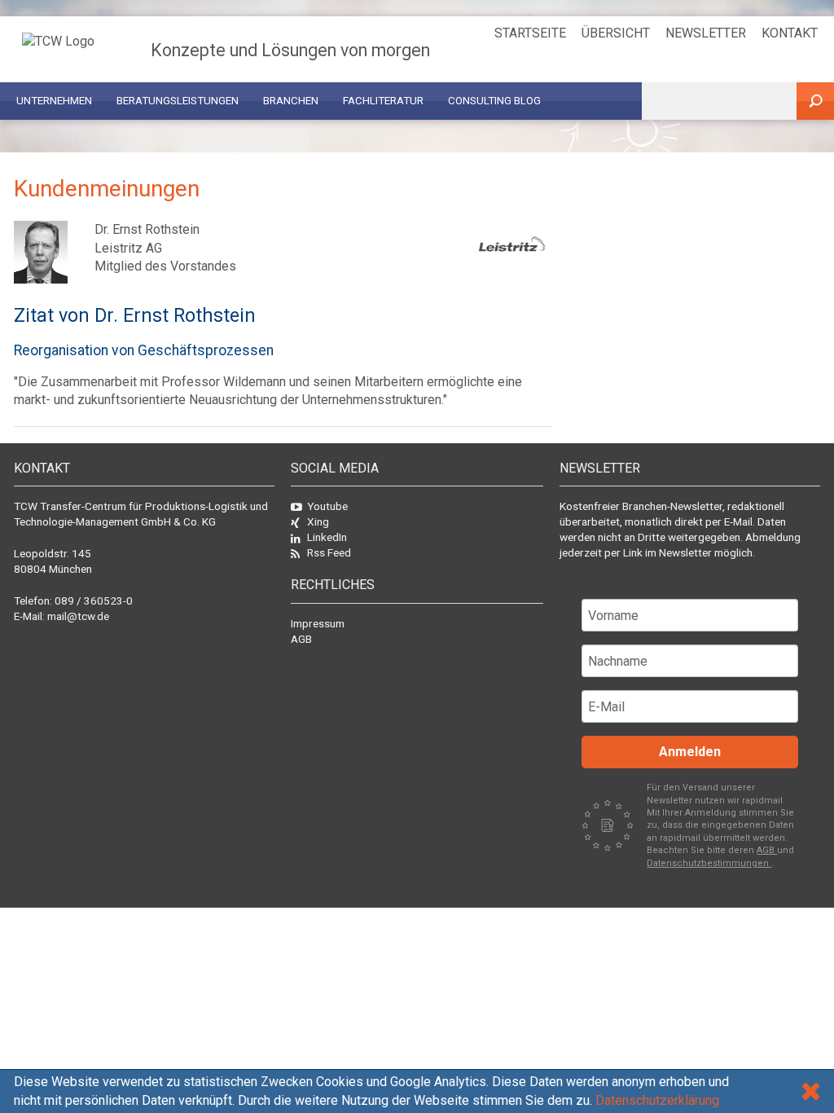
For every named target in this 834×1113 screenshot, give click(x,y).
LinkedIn (327, 536)
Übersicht (616, 33)
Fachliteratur (383, 101)
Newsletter (705, 33)
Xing (318, 521)
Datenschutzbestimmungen (709, 863)
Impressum (318, 623)
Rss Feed (329, 552)
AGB (301, 638)
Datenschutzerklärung (657, 1100)
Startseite (530, 33)
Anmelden (690, 751)
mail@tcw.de (78, 615)
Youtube (327, 506)
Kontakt (790, 33)
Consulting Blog (494, 101)
